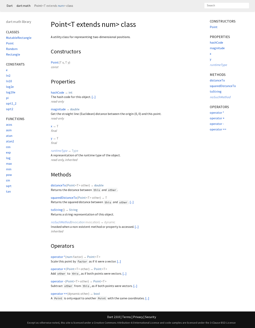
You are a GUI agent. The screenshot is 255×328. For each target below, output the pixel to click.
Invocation (78, 222)
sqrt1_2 (11, 103)
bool (97, 294)
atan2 (10, 141)
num (61, 6)
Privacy (138, 317)
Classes (12, 32)
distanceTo (58, 185)
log (8, 158)
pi (7, 98)
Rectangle (13, 54)
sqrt (9, 186)
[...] (94, 97)
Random (12, 49)
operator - (58, 281)
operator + (58, 269)
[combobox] (226, 5)
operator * (58, 257)
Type (75, 151)
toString (57, 210)
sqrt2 (9, 109)
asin (9, 130)
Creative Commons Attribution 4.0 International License (126, 322)
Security (150, 317)
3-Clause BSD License (223, 322)
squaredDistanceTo (64, 198)
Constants (15, 64)
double (74, 109)
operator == (59, 294)
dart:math (23, 6)
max (9, 163)
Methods (218, 74)
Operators (219, 107)
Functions (15, 119)
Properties (220, 36)
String (73, 210)
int (71, 92)
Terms (126, 317)
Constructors (222, 21)
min (8, 169)
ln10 (9, 81)
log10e (10, 92)
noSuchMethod (61, 222)
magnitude (58, 109)
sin (8, 180)
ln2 (8, 75)
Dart (10, 6)
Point (10, 43)
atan (9, 136)
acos (9, 124)
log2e (10, 87)
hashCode (57, 92)
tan (8, 191)
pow (9, 175)
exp (8, 152)
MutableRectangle (18, 38)
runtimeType (59, 151)
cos (8, 147)
